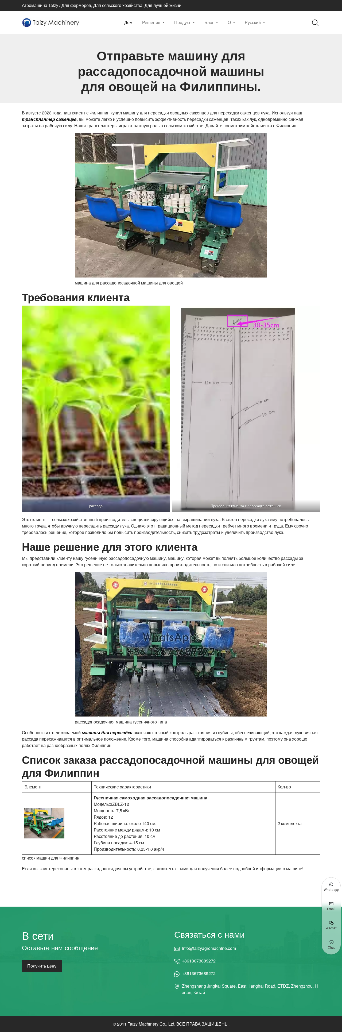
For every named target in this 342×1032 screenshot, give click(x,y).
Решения (151, 22)
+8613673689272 (199, 961)
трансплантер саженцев (49, 119)
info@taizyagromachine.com (209, 948)
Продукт (183, 22)
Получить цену (41, 966)
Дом (128, 22)
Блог (209, 22)
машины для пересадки (107, 732)
